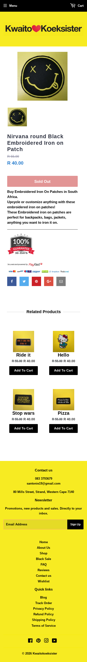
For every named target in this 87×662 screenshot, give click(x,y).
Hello (63, 355)
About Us (43, 547)
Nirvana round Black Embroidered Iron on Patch (35, 142)
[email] (61, 281)
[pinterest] (36, 281)
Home (43, 542)
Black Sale (43, 559)
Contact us (43, 575)
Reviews (43, 570)
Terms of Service (44, 625)
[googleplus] (48, 281)
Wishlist (43, 581)
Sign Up (75, 524)
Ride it (23, 355)
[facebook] (11, 281)
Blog (43, 597)
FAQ (44, 564)
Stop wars (23, 413)
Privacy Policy (43, 608)
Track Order (43, 603)
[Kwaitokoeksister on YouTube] (54, 641)
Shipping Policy (43, 620)
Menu (13, 5)
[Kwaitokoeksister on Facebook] (30, 641)
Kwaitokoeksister (45, 653)
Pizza (63, 413)
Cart (80, 5)
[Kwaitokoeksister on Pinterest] (38, 641)
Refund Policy (43, 614)
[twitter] (24, 281)
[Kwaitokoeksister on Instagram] (46, 641)
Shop (43, 553)
